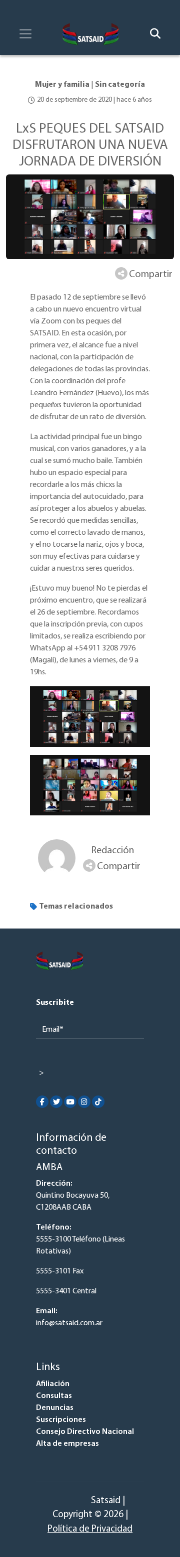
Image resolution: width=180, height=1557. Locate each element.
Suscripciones (61, 1420)
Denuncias (55, 1408)
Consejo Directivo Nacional (85, 1432)
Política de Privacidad (90, 1529)
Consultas (54, 1396)
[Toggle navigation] (25, 33)
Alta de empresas (67, 1444)
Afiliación (53, 1384)
